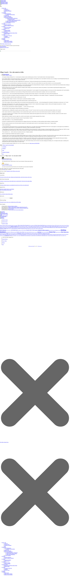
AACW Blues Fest (1, 233)
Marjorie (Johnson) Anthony (12, 206)
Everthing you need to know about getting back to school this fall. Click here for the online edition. (16, 181)
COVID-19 (7, 235)
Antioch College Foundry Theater (61, 225)
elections (39, 232)
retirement (34, 234)
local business (43, 234)
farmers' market (4, 233)
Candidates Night (20, 230)
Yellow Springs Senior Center (6, 226)
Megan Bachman (6, 74)
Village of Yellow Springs (39, 228)
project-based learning (30, 234)
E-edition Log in (6, 28)
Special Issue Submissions (8, 17)
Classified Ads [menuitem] (6, 549)
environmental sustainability (22, 234)
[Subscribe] (2, 218)
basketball (10, 235)
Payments (3, 38)
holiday (7, 233)
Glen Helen (10, 227)
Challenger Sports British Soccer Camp (27, 233)
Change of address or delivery (9, 25)
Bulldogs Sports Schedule (8, 42)
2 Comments (4, 146)
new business (13, 234)
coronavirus (22, 235)
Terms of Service (5, 239)
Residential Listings (11, 19)
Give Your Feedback (7, 22)
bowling (63, 234)
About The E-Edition (7, 27)
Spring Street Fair (8, 232)
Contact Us (6, 9)
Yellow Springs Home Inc (62, 226)
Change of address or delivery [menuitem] (9, 558)
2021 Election (3, 230)
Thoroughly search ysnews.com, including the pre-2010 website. (10, 202)
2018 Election (36, 233)
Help (5, 11)
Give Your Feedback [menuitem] (7, 555)
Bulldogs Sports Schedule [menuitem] (8, 574)
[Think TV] (2, 217)
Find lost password (3, 46)
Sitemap (3, 242)
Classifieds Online (7, 30)
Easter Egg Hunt (10, 233)
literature (59, 235)
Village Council (5, 145)
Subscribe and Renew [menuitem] (7, 557)
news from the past (27, 235)
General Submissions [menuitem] (7, 548)
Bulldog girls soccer (9, 228)
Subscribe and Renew (7, 24)
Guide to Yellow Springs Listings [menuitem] (11, 553)
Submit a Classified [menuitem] (7, 563)
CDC (41, 226)
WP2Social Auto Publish (31, 246)
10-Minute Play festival (46, 233)
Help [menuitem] (5, 546)
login (4, 45)
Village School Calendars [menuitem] (8, 573)
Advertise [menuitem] (3, 567)
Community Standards (7, 10)
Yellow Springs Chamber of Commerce (24, 227)
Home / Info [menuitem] (4, 542)
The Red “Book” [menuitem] (7, 570)
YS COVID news (38, 235)
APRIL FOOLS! (9, 234)
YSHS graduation (35, 230)
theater (16, 234)
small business (44, 235)
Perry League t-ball (32, 225)
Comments (4, 148)
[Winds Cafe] (2, 212)
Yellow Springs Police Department (23, 225)
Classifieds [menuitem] (4, 561)
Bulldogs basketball (8, 225)
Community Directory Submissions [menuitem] (12, 552)
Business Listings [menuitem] (5, 564)
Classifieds (4, 29)
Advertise (3, 34)
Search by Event (4, 221)
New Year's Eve (65, 232)
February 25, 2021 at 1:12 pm (7, 159)
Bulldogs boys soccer (52, 227)
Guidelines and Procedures (10, 14)
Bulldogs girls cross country (4, 227)
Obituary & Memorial (7, 16)
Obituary (1, 234)
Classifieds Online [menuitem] (7, 562)
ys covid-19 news (33, 235)
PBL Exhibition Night (14, 233)
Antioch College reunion (43, 230)
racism (65, 234)
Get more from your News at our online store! (21, 185)
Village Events (6, 40)
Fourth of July (29, 230)
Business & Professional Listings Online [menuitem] (10, 565)
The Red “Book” (7, 37)
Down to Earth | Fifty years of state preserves (16, 209)
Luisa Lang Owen (11, 208)
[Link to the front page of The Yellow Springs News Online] (5, 43)
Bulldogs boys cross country (32, 228)
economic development (50, 235)
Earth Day (40, 233)
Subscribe (3, 23)
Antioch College (3, 228)
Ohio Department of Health (16, 228)
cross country (63, 235)
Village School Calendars (8, 41)
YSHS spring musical (13, 232)
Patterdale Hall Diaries (59, 234)
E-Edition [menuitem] (3, 559)
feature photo (39, 234)
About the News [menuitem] (6, 544)
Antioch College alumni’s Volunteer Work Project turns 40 (17, 207)
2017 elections (24, 230)
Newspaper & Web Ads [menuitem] (8, 568)
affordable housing (49, 234)
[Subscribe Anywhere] (4, 2)
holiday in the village (20, 232)
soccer (17, 235)
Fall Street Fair (59, 230)
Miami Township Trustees (15, 227)
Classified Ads (6, 15)
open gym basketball (46, 232)
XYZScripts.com (40, 246)
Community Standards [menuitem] (7, 545)
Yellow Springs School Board (40, 225)
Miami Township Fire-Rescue (35, 226)
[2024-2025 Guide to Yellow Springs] (4, 214)
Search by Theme (5, 223)
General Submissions (7, 13)
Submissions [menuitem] (4, 547)
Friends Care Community (14, 225)
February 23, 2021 (9, 75)
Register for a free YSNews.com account (13, 171)
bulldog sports (55, 235)
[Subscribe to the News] (3, 0)
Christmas (56, 230)
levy (65, 235)
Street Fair (52, 232)
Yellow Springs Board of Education (61, 227)
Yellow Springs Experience (8, 230)
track (5, 234)
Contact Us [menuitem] (6, 543)
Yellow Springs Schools (33, 227)
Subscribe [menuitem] (3, 556)
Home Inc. (67, 226)
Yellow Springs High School (54, 226)
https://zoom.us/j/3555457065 (34, 143)
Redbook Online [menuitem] (6, 566)
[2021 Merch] (4, 216)
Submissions (4, 12)
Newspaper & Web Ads (8, 35)
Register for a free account (4, 47)
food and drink (54, 234)
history (47, 235)
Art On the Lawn (14, 230)
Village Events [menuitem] (6, 572)
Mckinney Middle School (45, 226)
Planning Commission (2, 225)
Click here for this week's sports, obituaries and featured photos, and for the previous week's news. (16, 177)
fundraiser (19, 233)
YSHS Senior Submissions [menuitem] (10, 554)
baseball (3, 234)
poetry (19, 235)
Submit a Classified (7, 31)
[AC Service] (2, 211)
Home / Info (4, 8)
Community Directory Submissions (12, 18)
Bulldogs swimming (27, 226)
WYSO (56, 225)
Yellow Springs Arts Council (40, 227)
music (36, 234)
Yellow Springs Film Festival (28, 232)
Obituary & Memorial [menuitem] (7, 550)
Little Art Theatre (46, 227)
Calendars (3, 39)
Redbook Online (6, 33)
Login (3, 150)
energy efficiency (14, 235)
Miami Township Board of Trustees (50, 225)
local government (11, 145)
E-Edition (3, 26)
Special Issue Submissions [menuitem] (8, 551)
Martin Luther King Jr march (52, 230)
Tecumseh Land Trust (24, 228)
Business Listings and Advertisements (14, 20)
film (17, 234)
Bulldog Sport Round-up (21, 226)
